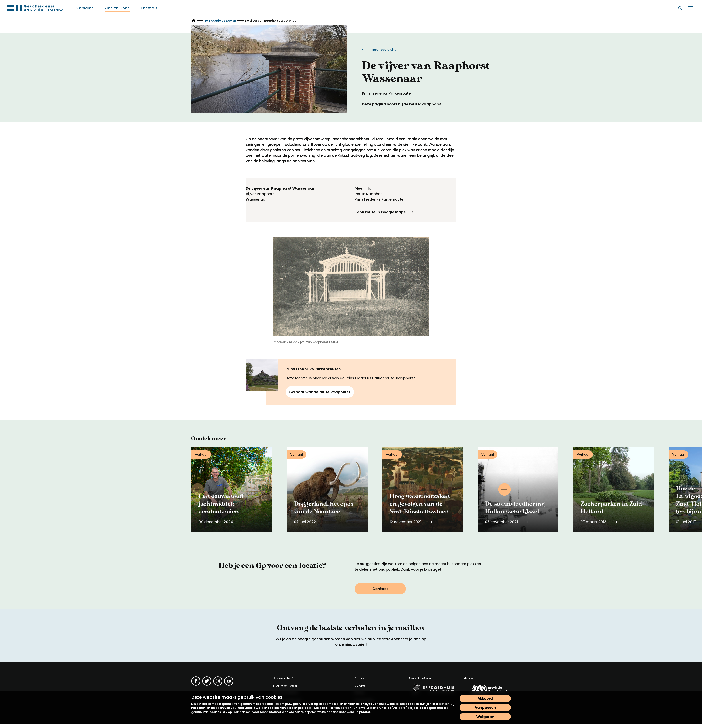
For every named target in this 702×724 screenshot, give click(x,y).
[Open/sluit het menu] (690, 8)
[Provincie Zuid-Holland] (487, 689)
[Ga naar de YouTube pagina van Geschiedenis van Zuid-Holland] (228, 681)
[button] (504, 489)
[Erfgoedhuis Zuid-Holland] (432, 689)
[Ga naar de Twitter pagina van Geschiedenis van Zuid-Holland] (206, 681)
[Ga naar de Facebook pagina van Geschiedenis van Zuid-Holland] (195, 681)
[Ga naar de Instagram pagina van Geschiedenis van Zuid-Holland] (217, 681)
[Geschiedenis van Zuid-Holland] (35, 8)
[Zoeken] (680, 8)
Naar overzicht (384, 49)
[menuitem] (85, 8)
